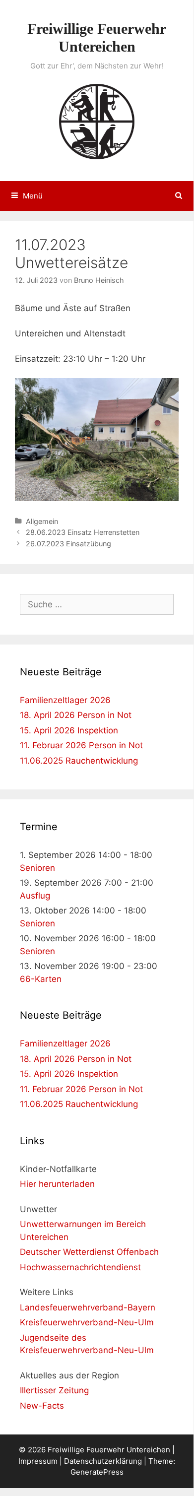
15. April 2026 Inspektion (69, 730)
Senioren (37, 868)
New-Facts (42, 1406)
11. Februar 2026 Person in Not (81, 745)
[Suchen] (179, 196)
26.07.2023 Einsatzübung (68, 543)
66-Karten (41, 979)
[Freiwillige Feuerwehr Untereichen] (96, 121)
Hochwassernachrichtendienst (80, 1267)
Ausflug (35, 896)
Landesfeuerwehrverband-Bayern (87, 1307)
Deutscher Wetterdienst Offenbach (89, 1252)
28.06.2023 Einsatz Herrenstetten (82, 532)
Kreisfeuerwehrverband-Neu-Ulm (87, 1322)
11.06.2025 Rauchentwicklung (79, 761)
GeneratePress (97, 1472)
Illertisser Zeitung (54, 1390)
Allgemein (42, 521)
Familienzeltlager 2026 (65, 700)
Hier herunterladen (57, 1184)
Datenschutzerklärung (103, 1461)
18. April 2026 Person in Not (75, 715)
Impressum (38, 1461)
